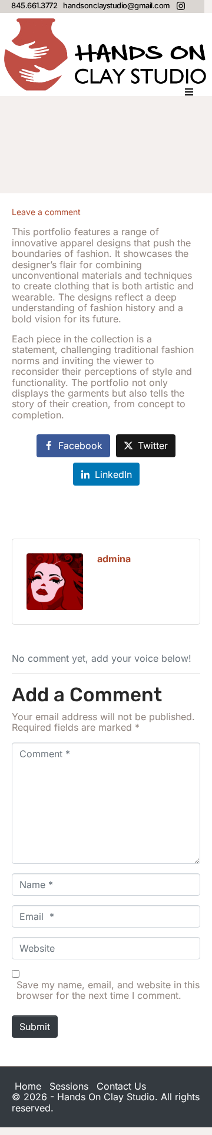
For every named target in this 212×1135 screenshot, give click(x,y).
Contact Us (121, 1086)
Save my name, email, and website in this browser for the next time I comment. (108, 990)
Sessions (68, 1086)
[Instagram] (181, 6)
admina (114, 558)
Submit (34, 1026)
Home (28, 1086)
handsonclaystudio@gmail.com (116, 5)
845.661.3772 (34, 5)
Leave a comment (46, 212)
